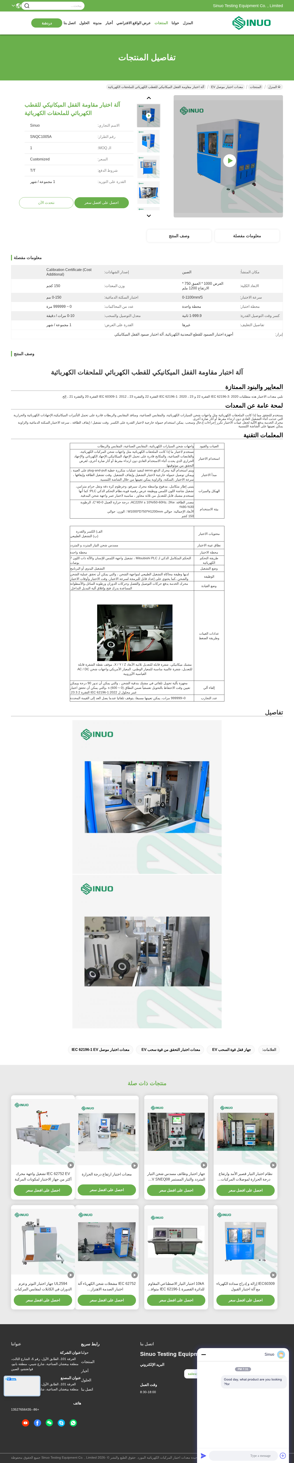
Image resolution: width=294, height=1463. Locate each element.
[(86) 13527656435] (61, 1423)
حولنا (175, 23)
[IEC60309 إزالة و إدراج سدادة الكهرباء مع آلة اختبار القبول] (245, 1242)
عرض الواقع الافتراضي (133, 23)
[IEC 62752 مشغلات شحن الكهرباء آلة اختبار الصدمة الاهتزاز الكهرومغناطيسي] (107, 1242)
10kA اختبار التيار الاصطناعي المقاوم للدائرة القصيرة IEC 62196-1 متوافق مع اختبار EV (176, 1287)
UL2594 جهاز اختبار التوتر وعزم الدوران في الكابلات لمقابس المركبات (43, 1286)
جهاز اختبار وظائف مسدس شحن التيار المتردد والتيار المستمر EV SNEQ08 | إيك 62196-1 (176, 1177)
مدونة (97, 23)
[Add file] (283, 1456)
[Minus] (203, 1354)
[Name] (27, 6)
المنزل (188, 23)
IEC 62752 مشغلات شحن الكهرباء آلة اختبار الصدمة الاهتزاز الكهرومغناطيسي (107, 1287)
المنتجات (161, 23)
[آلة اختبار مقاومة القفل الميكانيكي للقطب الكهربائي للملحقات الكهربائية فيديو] (228, 156)
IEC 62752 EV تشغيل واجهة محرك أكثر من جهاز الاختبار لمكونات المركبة (43, 1176)
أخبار (109, 23)
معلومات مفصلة (247, 236)
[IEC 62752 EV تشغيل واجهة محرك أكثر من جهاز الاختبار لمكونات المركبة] (43, 1132)
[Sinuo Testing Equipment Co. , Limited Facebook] (37, 1423)
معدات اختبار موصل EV (227, 87)
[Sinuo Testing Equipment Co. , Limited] (257, 23)
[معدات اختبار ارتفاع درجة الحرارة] (107, 1132)
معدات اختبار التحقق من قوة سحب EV (170, 1050)
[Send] (203, 1456)
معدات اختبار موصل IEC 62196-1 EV (101, 1050)
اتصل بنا (70, 23)
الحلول (84, 23)
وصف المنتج (179, 236)
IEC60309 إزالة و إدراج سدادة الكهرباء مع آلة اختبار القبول (245, 1286)
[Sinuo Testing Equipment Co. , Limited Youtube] (25, 1423)
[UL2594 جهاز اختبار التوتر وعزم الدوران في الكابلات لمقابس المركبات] (43, 1242)
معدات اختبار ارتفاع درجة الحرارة (107, 1174)
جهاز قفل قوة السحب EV (231, 1050)
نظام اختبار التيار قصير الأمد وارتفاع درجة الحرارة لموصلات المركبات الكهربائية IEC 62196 (245, 1177)
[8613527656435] (73, 1423)
